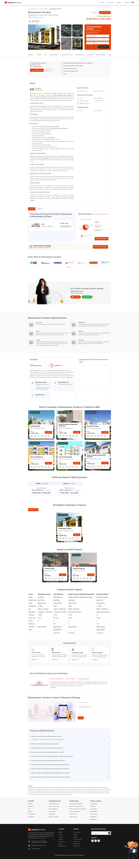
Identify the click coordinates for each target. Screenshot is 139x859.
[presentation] (32, 208)
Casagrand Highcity (79, 568)
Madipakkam (93, 811)
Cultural (61, 834)
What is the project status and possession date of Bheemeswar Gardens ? (51, 756)
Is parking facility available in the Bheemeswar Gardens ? (47, 748)
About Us (61, 839)
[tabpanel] (51, 225)
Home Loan (110, 2)
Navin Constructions (54, 806)
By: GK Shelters (54, 15)
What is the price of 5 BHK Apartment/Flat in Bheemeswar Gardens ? (50, 773)
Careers (61, 836)
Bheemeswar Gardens (65, 528)
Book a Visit (76, 297)
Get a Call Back (103, 46)
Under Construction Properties (78, 808)
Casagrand (52, 814)
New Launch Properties (76, 803)
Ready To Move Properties (76, 806)
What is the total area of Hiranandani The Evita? (44, 744)
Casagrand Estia (49, 568)
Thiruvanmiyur (94, 814)
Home (102, 2)
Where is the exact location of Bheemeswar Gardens (45, 736)
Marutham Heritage (93, 426)
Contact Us (62, 841)
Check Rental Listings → (100, 246)
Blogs (60, 843)
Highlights (30, 54)
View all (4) (78, 43)
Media (60, 832)
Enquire (48, 432)
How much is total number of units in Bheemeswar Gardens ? (47, 760)
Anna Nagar (93, 808)
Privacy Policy (62, 846)
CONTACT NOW (38, 70)
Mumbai (30, 803)
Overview (38, 54)
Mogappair (93, 819)
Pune (29, 808)
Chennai (30, 811)
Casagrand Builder (54, 803)
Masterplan (66, 30)
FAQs (109, 54)
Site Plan (66, 43)
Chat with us (87, 297)
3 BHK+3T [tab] (39, 208)
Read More (70, 377)
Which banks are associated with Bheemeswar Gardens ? (47, 752)
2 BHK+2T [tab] (31, 208)
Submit (81, 717)
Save (95, 12)
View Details (57, 632)
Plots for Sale (73, 816)
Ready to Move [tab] (33, 509)
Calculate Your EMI (101, 238)
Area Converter (77, 839)
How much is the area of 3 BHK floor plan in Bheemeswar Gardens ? (49, 768)
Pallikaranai (93, 816)
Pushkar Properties (54, 816)
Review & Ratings (100, 54)
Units (45, 54)
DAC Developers (53, 808)
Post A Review (106, 12)
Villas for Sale (73, 814)
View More (34, 659)
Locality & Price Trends (67, 54)
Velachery (93, 806)
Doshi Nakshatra (35, 426)
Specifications (53, 54)
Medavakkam (93, 803)
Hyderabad (31, 816)
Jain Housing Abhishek (65, 457)
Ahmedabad (31, 814)
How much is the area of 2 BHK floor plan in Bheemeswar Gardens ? (49, 764)
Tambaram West (43, 15)
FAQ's (50, 70)
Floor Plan (77, 30)
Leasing (126, 2)
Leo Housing (52, 811)
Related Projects (80, 54)
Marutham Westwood (36, 457)
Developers (90, 54)
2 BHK (42, 224)
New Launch (76, 832)
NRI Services (76, 843)
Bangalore (31, 806)
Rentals (119, 2)
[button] (69, 267)
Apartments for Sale (75, 811)
